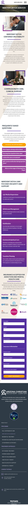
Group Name (6, 363)
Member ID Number (7, 357)
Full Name (5, 321)
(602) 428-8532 (18, 2)
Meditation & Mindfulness (9, 456)
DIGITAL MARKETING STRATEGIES (14, 503)
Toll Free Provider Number (9, 369)
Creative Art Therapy (8, 459)
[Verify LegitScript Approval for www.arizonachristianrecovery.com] (14, 415)
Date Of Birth (6, 339)
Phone (5, 327)
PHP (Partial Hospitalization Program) (12, 439)
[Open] (25, 2)
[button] (14, 149)
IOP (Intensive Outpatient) (9, 442)
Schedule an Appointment (14, 144)
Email (4, 333)
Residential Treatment (8, 436)
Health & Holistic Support (9, 462)
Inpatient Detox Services (8, 433)
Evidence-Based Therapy (8, 453)
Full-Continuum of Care (8, 430)
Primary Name (6, 351)
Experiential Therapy (7, 465)
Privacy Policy (4, 422)
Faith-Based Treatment (8, 450)
